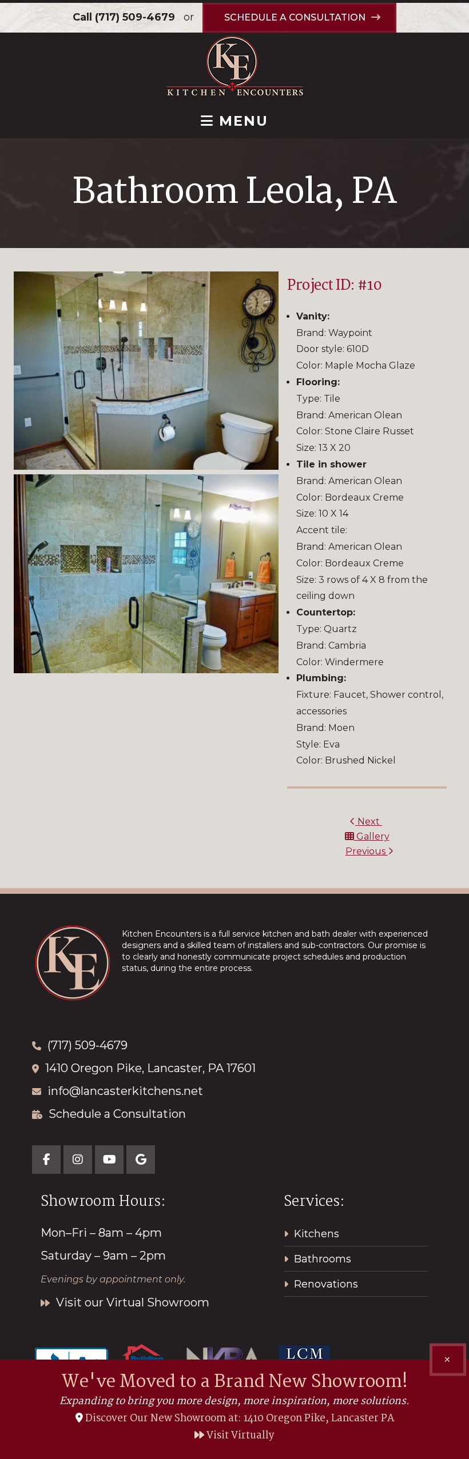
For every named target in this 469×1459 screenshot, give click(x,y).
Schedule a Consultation (117, 1114)
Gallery (371, 836)
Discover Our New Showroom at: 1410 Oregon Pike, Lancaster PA (239, 1418)
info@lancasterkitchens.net (125, 1091)
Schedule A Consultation (294, 17)
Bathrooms (322, 1259)
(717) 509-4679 (135, 17)
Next (368, 821)
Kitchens (316, 1234)
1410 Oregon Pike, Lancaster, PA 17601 (150, 1068)
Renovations (326, 1284)
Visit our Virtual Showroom (131, 1302)
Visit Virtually (239, 1436)
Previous (366, 851)
